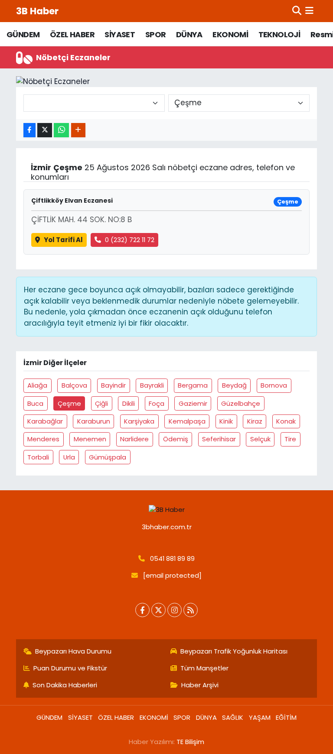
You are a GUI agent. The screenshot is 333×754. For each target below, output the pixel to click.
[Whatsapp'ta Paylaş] (61, 130)
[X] (158, 610)
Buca (35, 403)
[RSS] (190, 610)
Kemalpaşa (187, 421)
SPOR (155, 34)
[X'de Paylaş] (44, 130)
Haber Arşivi (200, 684)
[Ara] (296, 11)
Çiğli (101, 403)
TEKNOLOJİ (279, 34)
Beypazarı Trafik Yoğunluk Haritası (233, 651)
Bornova (274, 385)
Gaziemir (193, 403)
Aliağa (37, 385)
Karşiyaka (139, 421)
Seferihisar (219, 438)
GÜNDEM (23, 34)
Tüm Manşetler (204, 668)
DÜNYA (189, 34)
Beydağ (234, 385)
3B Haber (37, 11)
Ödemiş (175, 438)
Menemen (90, 438)
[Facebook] (142, 610)
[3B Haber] (166, 510)
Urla (69, 457)
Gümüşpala (107, 457)
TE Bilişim (190, 741)
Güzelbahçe (240, 403)
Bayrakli (152, 385)
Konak (286, 421)
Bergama (193, 385)
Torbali (38, 457)
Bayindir (113, 385)
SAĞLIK (232, 717)
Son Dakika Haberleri (65, 684)
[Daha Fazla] (78, 130)
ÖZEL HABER (72, 34)
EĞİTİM (286, 717)
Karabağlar (45, 421)
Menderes (43, 438)
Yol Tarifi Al (63, 239)
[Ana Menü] (309, 11)
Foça (156, 403)
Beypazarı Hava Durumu (73, 651)
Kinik (226, 421)
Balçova (74, 385)
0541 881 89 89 (172, 558)
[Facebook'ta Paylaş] (29, 130)
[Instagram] (174, 610)
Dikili (128, 403)
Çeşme (69, 403)
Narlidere (134, 438)
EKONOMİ (230, 34)
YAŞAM (260, 717)
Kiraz (254, 421)
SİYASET (119, 34)
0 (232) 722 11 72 (129, 239)
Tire (290, 438)
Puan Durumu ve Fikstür (70, 668)
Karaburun (93, 421)
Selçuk (260, 438)
